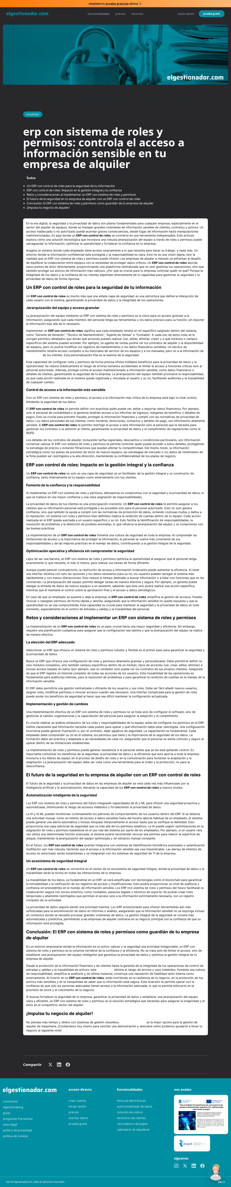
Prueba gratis (211, 13)
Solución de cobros (130, 1112)
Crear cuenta (77, 1101)
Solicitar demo (78, 1118)
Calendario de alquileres (133, 1130)
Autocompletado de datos (134, 1106)
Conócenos (10, 1101)
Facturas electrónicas (131, 1101)
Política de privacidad (17, 1130)
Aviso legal (10, 1124)
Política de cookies (15, 1136)
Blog (43, 100)
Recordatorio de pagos (132, 1124)
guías (6, 1113)
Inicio (30, 100)
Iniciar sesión (77, 1106)
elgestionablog (13, 1107)
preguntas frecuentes (18, 1119)
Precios (120, 14)
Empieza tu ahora (113, 4)
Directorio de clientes (131, 1118)
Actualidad (60, 100)
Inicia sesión (186, 14)
